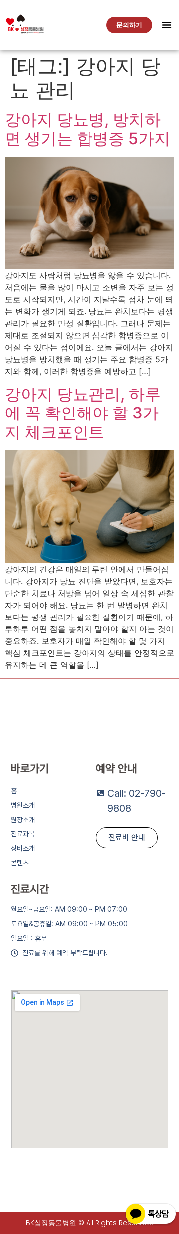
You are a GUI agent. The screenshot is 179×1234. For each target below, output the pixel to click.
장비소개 (23, 848)
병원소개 (23, 805)
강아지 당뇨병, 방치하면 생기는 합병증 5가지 (87, 129)
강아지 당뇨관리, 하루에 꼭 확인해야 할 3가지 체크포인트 (83, 413)
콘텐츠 (20, 863)
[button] (166, 24)
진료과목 (23, 834)
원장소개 (23, 819)
